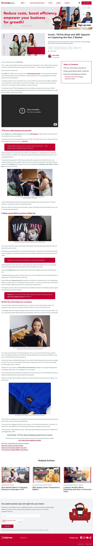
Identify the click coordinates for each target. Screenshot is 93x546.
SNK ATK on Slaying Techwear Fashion (12, 445)
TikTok (50, 3)
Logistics (67, 3)
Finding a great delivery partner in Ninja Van (76, 71)
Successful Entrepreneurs (37, 3)
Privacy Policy (88, 544)
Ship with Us (23, 537)
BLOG (13, 3)
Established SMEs (37, 485)
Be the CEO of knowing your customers (74, 74)
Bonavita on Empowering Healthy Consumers (14, 447)
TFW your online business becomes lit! (74, 68)
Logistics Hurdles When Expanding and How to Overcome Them (77, 489)
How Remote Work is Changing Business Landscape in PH (14, 488)
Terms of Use (81, 544)
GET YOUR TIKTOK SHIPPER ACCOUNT (30, 440)
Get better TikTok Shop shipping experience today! (74, 77)
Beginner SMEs (5, 485)
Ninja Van (25, 141)
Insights (58, 3)
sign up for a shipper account (15, 296)
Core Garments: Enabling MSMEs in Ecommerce (14, 449)
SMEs (22, 3)
